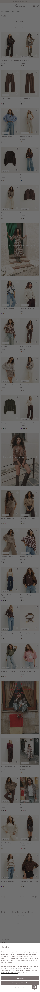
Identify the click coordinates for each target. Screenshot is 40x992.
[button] (34, 987)
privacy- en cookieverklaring (9, 972)
